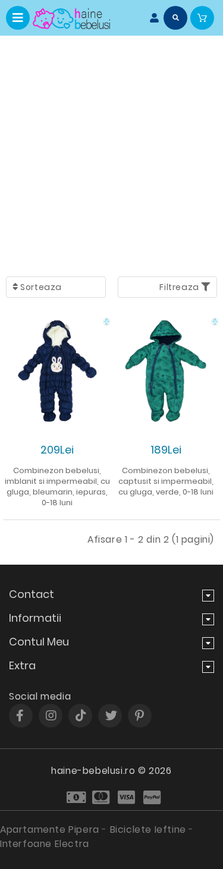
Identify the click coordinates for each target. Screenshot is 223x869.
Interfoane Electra (44, 843)
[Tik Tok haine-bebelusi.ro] (81, 716)
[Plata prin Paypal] (153, 797)
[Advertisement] (111, 153)
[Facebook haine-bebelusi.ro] (20, 716)
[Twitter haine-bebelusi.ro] (111, 716)
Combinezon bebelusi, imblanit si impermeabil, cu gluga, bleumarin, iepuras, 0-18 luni (57, 486)
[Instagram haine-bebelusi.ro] (51, 716)
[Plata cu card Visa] (127, 797)
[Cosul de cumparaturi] (202, 18)
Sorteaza (40, 287)
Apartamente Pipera (49, 829)
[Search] (175, 18)
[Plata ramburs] (76, 797)
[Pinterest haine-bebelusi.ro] (139, 716)
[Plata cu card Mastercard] (102, 797)
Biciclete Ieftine (148, 829)
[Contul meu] (152, 18)
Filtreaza (180, 287)
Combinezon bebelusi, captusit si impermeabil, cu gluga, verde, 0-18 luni (165, 481)
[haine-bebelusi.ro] (71, 18)
